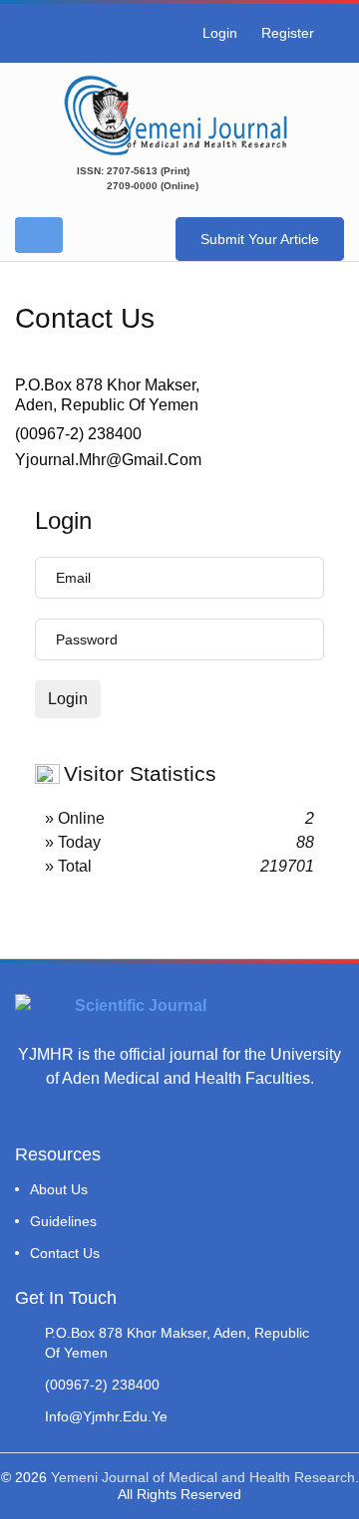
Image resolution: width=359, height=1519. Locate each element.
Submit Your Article (259, 239)
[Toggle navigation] (39, 235)
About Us (59, 1189)
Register (287, 33)
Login (219, 33)
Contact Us (65, 1253)
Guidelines (63, 1221)
